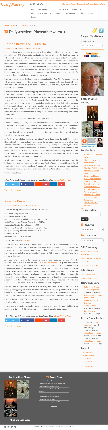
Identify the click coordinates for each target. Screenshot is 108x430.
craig (29, 48)
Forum (33, 17)
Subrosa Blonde (89, 367)
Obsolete (87, 364)
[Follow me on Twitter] (38, 4)
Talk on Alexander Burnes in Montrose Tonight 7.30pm (92, 194)
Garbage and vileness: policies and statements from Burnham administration (93, 300)
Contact (58, 13)
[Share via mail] (61, 184)
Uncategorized (22, 48)
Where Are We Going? (45, 394)
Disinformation (90, 311)
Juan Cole (88, 358)
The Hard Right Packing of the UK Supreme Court (93, 170)
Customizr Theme (69, 426)
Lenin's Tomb (88, 361)
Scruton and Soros (91, 176)
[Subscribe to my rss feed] (31, 4)
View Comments (36, 48)
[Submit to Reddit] (38, 184)
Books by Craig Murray (40, 13)
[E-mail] (35, 4)
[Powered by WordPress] (53, 426)
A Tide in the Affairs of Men (47, 381)
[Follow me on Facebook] (42, 4)
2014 (19, 25)
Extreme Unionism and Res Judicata (49, 396)
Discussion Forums (88, 274)
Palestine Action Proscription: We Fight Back (51, 402)
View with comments (12, 190)
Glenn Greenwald (90, 355)
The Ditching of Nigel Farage (47, 399)
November (27, 25)
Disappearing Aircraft (89, 265)
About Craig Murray (39, 9)
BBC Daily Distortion (92, 165)
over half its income (48, 263)
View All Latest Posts (62, 180)
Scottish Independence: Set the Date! (49, 386)
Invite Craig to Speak (87, 13)
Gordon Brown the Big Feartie (25, 44)
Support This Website (59, 9)
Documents (70, 13)
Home (6, 25)
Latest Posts (77, 9)
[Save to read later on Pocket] (46, 184)
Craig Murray (12, 4)
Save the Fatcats (15, 201)
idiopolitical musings (92, 333)
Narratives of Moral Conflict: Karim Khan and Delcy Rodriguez (92, 186)
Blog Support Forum (89, 278)
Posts (13, 25)
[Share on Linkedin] (53, 184)
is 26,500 (26, 240)
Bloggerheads (89, 352)
